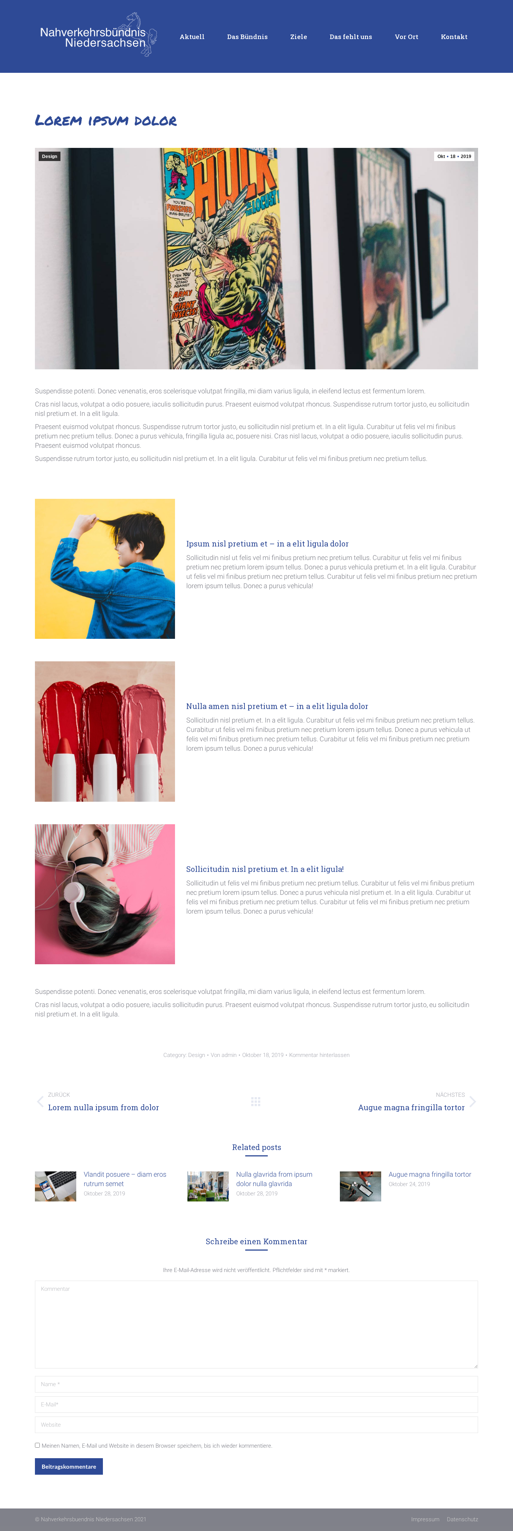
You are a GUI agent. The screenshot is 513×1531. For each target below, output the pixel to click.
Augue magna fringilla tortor (430, 1174)
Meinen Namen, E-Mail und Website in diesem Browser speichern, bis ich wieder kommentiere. (157, 1445)
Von (224, 1055)
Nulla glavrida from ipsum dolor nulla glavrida (274, 1179)
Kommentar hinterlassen (319, 1055)
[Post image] (55, 1186)
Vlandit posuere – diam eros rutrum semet (125, 1179)
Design (49, 156)
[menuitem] (188, 36)
